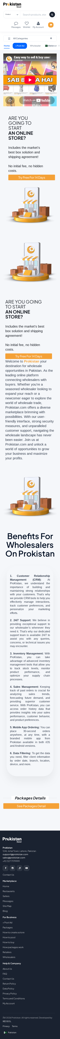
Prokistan (31, 361)
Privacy (6, 1026)
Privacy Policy (10, 993)
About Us (7, 968)
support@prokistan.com (15, 854)
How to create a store (13, 932)
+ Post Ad (19, 45)
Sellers (6, 896)
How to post (9, 937)
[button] (30, 38)
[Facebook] (5, 868)
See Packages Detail (31, 806)
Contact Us (8, 874)
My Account (9, 1003)
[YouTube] (26, 868)
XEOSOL (7, 1021)
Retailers (7, 952)
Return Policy (9, 983)
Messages (8, 901)
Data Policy (8, 988)
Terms (15, 1026)
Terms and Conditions (14, 998)
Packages (8, 927)
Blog (5, 911)
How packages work (13, 947)
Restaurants (9, 891)
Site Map (7, 906)
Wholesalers (9, 957)
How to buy (8, 942)
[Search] (52, 14)
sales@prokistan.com (14, 857)
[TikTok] (19, 868)
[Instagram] (12, 868)
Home (7, 45)
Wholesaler (35, 45)
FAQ (5, 973)
